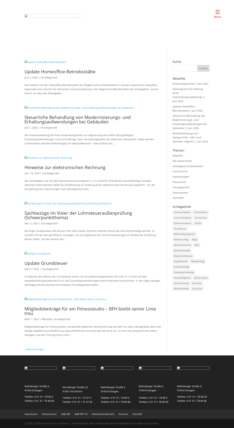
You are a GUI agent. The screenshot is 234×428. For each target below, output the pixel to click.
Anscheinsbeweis (182, 212)
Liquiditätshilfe (181, 261)
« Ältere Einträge (34, 349)
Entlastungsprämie (183, 83)
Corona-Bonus (200, 212)
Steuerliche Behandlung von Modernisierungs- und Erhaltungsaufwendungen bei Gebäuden (77, 119)
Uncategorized (48, 77)
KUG (197, 245)
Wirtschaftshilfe (181, 288)
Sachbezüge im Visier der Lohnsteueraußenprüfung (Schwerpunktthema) (78, 215)
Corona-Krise (180, 171)
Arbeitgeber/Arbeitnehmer (188, 166)
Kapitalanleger (181, 176)
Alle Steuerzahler (182, 161)
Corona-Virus (201, 217)
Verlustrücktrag (181, 283)
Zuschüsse (197, 288)
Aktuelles (47, 319)
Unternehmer (180, 192)
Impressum (31, 414)
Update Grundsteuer (46, 263)
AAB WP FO (81, 414)
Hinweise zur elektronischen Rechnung (65, 167)
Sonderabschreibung (184, 272)
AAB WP (65, 414)
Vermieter (178, 197)
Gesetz (198, 223)
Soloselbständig (181, 266)
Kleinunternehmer (182, 245)
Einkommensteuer (182, 223)
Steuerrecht (179, 182)
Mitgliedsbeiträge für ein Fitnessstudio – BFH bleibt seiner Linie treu (90, 311)
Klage (194, 239)
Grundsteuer (180, 228)
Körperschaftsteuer (183, 256)
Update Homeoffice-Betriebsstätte (60, 71)
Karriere (123, 414)
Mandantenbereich (103, 414)
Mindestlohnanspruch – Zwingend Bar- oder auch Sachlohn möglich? (187, 137)
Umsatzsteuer (201, 277)
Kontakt (137, 414)
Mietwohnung (197, 261)
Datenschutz (49, 414)
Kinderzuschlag (181, 239)
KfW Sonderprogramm (184, 234)
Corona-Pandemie (182, 217)
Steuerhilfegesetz (182, 277)
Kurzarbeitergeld (182, 250)
